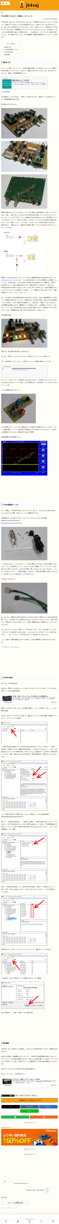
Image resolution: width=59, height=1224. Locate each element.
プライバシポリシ (29, 1219)
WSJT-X (35, 1095)
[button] (54, 604)
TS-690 (29, 1095)
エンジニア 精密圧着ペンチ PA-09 (18, 574)
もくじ (8, 43)
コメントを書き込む (15, 1203)
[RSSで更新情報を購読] (44, 1117)
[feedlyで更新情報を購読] (15, 1117)
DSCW (18, 1095)
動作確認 (7, 54)
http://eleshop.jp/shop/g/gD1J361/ (11, 523)
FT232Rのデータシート (17, 277)
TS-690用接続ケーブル (11, 49)
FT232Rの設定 (9, 52)
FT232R (24, 1095)
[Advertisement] (29, 489)
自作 (13, 1095)
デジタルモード (6, 1095)
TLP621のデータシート (8, 280)
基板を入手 (8, 47)
